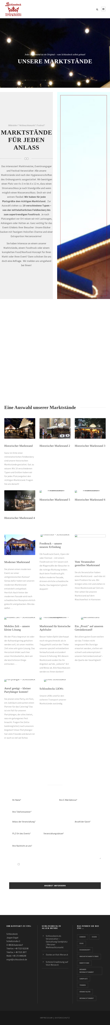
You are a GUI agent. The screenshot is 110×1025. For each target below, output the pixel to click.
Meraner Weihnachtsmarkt (86, 970)
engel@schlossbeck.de (16, 959)
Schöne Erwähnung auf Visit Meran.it (57, 963)
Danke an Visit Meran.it (57, 954)
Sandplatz (83, 979)
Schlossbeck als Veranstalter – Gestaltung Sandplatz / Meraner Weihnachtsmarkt (56, 941)
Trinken (82, 985)
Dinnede (82, 937)
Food (81, 943)
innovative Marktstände (89, 956)
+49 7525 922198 (21, 948)
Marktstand (84, 963)
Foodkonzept (84, 950)
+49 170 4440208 (19, 955)
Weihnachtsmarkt (86, 998)
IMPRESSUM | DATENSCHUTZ (55, 1017)
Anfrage (17, 261)
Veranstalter (84, 992)
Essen (94, 937)
